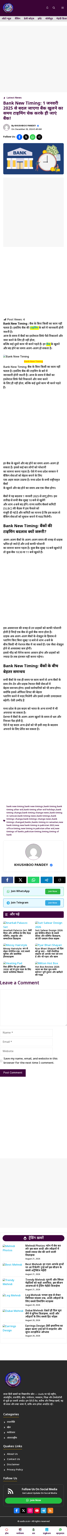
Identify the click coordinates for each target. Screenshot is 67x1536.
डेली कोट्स (29, 18)
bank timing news (27, 816)
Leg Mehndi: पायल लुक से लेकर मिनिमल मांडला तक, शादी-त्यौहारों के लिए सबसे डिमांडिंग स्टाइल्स (44, 1298)
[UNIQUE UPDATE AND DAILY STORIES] (8, 8)
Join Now (52, 891)
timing (45, 831)
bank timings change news (37, 819)
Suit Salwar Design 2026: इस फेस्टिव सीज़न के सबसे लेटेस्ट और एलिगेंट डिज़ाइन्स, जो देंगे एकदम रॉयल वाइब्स (49, 934)
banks (28, 822)
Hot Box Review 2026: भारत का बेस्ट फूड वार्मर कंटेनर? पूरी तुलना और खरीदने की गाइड (49, 971)
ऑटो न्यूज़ (6, 18)
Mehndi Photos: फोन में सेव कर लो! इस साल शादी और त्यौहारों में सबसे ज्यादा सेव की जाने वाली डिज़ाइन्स (43, 1250)
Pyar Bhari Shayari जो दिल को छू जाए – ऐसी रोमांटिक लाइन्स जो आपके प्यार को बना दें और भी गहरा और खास (49, 952)
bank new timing (15, 806)
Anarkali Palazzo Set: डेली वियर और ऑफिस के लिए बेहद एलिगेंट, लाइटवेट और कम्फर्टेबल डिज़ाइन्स (17, 934)
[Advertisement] (33, 59)
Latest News (14, 97)
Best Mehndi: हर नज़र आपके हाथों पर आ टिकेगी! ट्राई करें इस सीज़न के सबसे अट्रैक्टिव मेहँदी (44, 1267)
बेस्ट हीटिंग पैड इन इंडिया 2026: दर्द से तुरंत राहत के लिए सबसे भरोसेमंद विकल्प (17, 969)
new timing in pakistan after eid (37, 828)
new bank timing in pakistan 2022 (37, 825)
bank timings (43, 816)
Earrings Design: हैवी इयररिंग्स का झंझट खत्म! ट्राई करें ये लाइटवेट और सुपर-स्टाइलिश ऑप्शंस (44, 1329)
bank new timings (34, 806)
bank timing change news (35, 812)
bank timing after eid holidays (39, 809)
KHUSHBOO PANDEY (25, 125)
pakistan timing (33, 831)
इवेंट (40, 18)
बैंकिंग (17, 18)
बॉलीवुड (49, 18)
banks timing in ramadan (45, 822)
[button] (53, 8)
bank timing (50, 806)
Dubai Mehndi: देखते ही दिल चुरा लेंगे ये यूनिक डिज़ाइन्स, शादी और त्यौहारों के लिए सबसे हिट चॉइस (43, 1314)
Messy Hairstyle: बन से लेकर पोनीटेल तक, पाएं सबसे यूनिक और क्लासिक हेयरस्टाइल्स (16, 952)
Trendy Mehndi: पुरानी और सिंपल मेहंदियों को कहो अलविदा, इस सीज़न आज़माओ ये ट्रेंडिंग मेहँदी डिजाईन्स (44, 1283)
